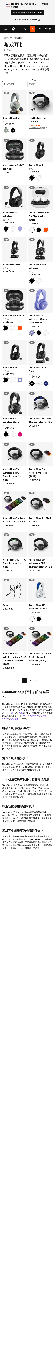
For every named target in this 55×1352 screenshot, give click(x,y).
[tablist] (25, 29)
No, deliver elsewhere (26, 19)
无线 (20, 712)
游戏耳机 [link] (18, 38)
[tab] (25, 29)
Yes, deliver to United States (27, 12)
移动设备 (14, 718)
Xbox (23, 715)
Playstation (33, 715)
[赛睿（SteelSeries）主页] (13, 29)
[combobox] (40, 84)
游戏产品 (8, 38)
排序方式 (32, 79)
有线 (11, 712)
